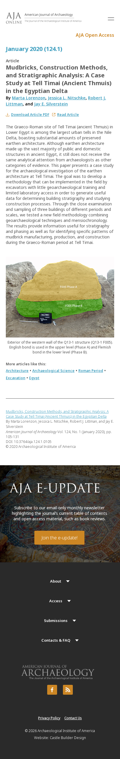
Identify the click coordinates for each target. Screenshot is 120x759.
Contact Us (73, 718)
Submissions (56, 620)
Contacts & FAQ (55, 640)
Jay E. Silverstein (51, 104)
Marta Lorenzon (28, 98)
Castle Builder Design (68, 737)
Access (55, 600)
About (55, 581)
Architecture (17, 370)
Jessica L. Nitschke (67, 98)
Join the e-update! (59, 537)
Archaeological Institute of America (66, 730)
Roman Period (90, 370)
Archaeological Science (53, 370)
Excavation (15, 377)
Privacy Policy (49, 718)
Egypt (34, 377)
